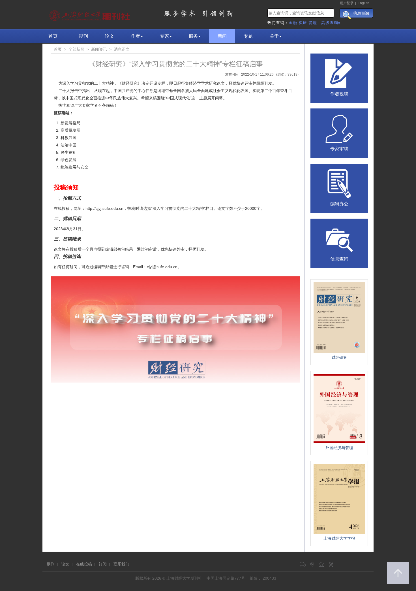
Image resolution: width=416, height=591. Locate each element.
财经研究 (339, 357)
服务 (193, 36)
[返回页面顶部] (398, 573)
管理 (312, 22)
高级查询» (331, 22)
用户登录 (346, 3)
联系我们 (121, 564)
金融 (293, 22)
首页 (52, 36)
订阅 (103, 564)
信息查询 (339, 259)
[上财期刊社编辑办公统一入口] (339, 183)
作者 (135, 36)
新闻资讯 (99, 49)
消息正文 (122, 49)
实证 (303, 22)
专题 (248, 36)
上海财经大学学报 (339, 538)
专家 (164, 36)
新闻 (222, 36)
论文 (109, 36)
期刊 (83, 36)
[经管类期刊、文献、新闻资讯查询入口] (339, 238)
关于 (274, 36)
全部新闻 (76, 49)
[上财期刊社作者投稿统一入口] (339, 73)
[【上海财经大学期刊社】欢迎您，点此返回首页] (90, 14)
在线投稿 (84, 564)
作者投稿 (339, 93)
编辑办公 (339, 203)
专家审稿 (339, 148)
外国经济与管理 (339, 447)
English (363, 3)
